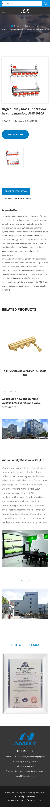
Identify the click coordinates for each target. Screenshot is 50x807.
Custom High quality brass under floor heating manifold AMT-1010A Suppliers (24, 489)
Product (25, 26)
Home (16, 26)
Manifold (34, 26)
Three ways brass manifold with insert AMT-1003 (25, 373)
